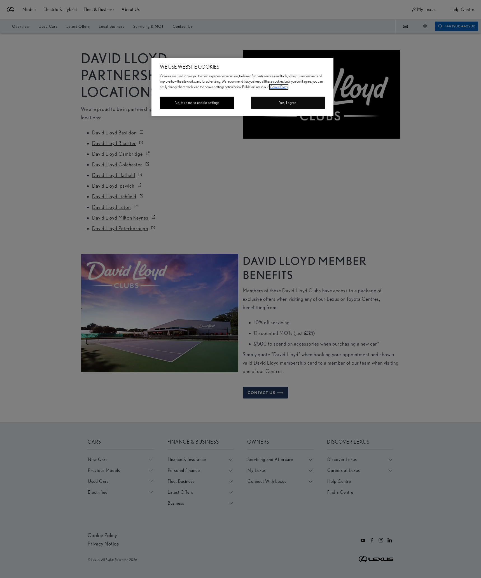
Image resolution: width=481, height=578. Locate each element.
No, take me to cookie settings (197, 103)
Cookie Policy (279, 87)
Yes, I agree (287, 103)
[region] (242, 87)
